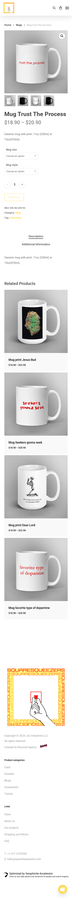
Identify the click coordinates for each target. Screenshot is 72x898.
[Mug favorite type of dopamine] (36, 569)
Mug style (12, 165)
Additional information (36, 244)
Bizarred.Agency (27, 747)
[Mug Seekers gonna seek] (36, 403)
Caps (7, 767)
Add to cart (14, 197)
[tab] (36, 236)
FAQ (6, 841)
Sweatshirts (11, 787)
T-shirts (8, 793)
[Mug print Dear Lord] (36, 486)
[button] (67, 8)
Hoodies (9, 773)
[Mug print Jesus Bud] (36, 321)
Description (36, 236)
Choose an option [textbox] (15, 156)
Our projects (11, 827)
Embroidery (16, 217)
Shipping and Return (16, 834)
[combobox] (21, 156)
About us (9, 821)
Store (7, 814)
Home (7, 25)
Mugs (19, 25)
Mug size (11, 149)
